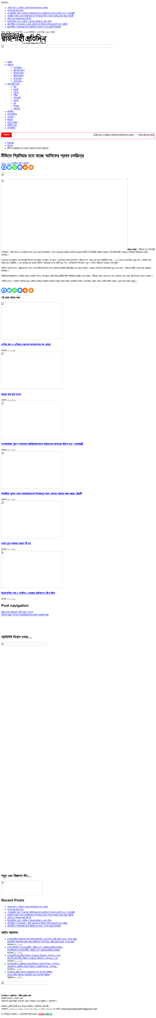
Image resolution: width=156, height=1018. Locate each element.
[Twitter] (9, 167)
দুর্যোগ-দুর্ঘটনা (12, 122)
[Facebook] (4, 167)
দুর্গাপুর (15, 92)
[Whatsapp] (14, 167)
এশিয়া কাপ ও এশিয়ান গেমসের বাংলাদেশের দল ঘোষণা (27, 7)
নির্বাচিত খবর (12, 125)
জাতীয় (9, 62)
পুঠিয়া (15, 95)
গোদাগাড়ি (17, 97)
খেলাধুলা (10, 117)
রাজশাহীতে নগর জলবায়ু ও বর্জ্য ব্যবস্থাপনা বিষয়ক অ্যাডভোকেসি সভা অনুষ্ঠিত (37, 24)
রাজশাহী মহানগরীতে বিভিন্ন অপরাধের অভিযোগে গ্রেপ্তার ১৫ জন (32, 958)
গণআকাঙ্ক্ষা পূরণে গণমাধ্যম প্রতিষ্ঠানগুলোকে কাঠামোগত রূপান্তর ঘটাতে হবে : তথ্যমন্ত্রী (41, 13)
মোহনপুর (16, 108)
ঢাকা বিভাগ (17, 67)
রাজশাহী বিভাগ (19, 70)
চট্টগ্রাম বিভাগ (18, 73)
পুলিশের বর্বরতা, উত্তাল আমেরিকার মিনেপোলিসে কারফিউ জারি (24, 614)
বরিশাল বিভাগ (18, 75)
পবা (14, 103)
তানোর (15, 100)
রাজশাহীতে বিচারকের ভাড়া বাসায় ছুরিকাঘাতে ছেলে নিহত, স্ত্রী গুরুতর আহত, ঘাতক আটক (40, 941)
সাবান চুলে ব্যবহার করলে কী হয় (19, 18)
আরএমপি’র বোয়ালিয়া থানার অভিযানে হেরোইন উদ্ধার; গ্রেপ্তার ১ (32, 966)
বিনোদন (10, 119)
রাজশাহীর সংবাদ (13, 84)
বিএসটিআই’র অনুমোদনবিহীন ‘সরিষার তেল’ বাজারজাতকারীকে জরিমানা (33, 950)
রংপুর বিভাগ (17, 78)
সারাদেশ (10, 65)
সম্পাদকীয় (11, 128)
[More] (31, 167)
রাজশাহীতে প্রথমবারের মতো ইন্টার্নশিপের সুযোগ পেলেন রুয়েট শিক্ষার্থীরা (34, 27)
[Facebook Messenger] (20, 167)
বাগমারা (16, 106)
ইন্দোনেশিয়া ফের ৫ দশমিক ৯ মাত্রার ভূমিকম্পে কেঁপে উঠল (29, 21)
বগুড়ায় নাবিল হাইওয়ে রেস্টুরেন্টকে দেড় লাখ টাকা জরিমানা (28, 974)
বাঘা (14, 86)
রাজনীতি (10, 111)
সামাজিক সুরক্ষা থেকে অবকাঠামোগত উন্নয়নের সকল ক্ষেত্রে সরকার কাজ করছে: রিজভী (40, 16)
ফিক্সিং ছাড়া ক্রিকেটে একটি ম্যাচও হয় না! (17, 612)
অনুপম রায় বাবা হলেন (15, 10)
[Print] (25, 167)
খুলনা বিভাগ (17, 81)
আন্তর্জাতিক (12, 114)
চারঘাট (15, 89)
